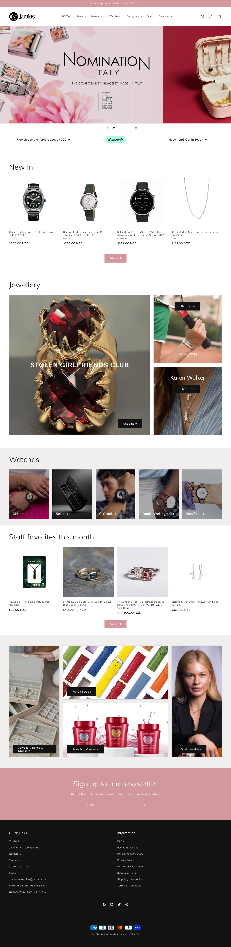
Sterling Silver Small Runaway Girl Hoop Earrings (194, 603)
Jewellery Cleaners (85, 749)
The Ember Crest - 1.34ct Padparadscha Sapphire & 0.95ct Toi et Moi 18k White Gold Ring (141, 604)
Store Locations (19, 866)
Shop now (130, 423)
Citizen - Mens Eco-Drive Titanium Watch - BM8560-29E (34, 233)
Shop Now (187, 306)
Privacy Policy (125, 860)
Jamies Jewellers (109, 934)
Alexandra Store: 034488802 (27, 885)
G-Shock (106, 514)
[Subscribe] (144, 805)
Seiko (60, 514)
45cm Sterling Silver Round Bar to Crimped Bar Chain (196, 233)
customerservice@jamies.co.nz (28, 879)
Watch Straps (81, 691)
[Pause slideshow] (137, 128)
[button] (97, 16)
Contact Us (16, 841)
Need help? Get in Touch (186, 139)
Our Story (15, 853)
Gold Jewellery (191, 749)
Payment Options (127, 847)
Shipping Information (130, 879)
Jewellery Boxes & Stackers (30, 749)
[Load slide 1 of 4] (103, 127)
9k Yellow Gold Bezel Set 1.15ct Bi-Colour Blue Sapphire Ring (87, 603)
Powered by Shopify (129, 934)
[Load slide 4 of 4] (119, 127)
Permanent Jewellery (130, 853)
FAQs (120, 841)
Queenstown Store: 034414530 (28, 891)
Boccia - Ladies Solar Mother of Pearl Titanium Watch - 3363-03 (84, 233)
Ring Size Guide (127, 873)
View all (115, 258)
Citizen (18, 514)
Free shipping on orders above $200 (41, 139)
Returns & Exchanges (130, 866)
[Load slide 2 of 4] (108, 127)
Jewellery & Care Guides (24, 847)
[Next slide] (128, 128)
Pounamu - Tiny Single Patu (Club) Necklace (29, 603)
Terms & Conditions (129, 885)
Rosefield (193, 514)
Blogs (12, 873)
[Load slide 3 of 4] (113, 127)
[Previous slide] (94, 128)
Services (14, 860)
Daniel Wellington (157, 514)
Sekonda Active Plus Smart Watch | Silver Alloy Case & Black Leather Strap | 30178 (141, 233)
